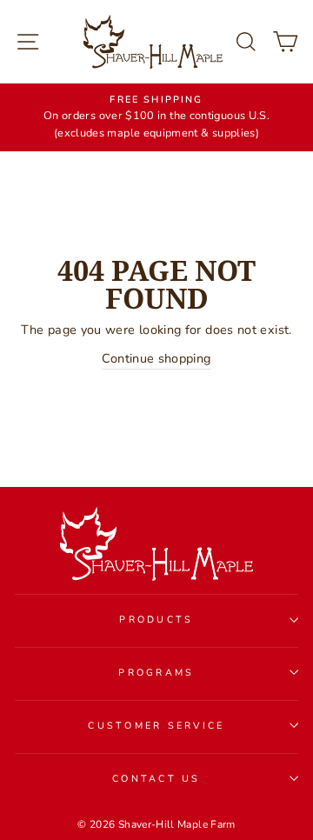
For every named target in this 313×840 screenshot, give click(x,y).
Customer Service (156, 725)
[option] (156, 117)
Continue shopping (156, 358)
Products (156, 619)
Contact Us (156, 778)
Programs (156, 672)
